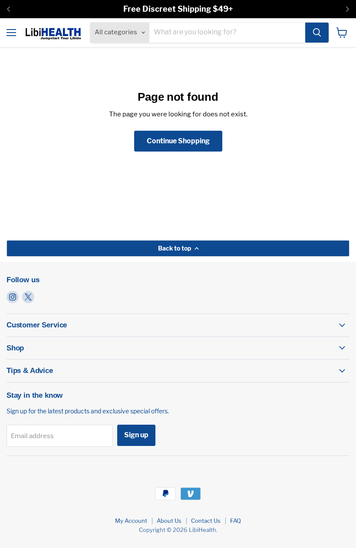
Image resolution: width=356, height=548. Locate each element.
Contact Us (206, 520)
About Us (169, 520)
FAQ (235, 520)
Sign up (136, 435)
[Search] (317, 33)
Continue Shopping (178, 141)
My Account (131, 520)
